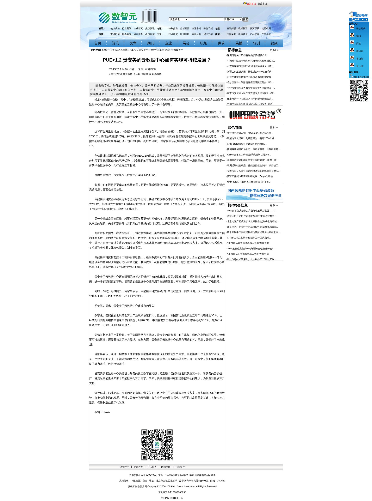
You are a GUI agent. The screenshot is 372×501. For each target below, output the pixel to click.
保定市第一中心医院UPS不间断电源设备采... (250, 98)
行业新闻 (126, 28)
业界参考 (196, 28)
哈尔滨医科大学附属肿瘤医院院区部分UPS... (250, 82)
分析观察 (184, 28)
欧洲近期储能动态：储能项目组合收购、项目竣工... (253, 165)
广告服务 (152, 467)
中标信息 (243, 34)
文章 (133, 43)
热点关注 (115, 28)
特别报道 (173, 28)
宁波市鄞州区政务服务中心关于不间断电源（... (251, 88)
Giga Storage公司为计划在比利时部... (246, 143)
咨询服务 (138, 34)
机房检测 (266, 28)
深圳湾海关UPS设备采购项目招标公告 (247, 55)
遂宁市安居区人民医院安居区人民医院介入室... (251, 93)
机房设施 (150, 34)
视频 (274, 43)
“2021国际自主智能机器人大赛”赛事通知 (248, 243)
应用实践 (184, 34)
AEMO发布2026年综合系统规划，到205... (249, 154)
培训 (256, 43)
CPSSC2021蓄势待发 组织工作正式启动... (249, 237)
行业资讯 (112, 50)
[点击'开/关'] (358, 16)
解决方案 (208, 34)
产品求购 (254, 34)
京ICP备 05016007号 (172, 498)
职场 (203, 43)
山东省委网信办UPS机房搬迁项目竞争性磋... (250, 66)
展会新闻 (126, 34)
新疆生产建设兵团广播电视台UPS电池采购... (250, 71)
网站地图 (166, 467)
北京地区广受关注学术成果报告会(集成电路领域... (252, 221)
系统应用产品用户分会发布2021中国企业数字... (251, 216)
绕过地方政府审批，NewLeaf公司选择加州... (250, 133)
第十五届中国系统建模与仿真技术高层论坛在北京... (253, 232)
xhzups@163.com (205, 475)
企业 (168, 43)
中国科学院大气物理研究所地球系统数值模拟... (251, 60)
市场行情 (115, 34)
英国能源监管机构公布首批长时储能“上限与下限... (252, 160)
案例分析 (196, 34)
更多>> (274, 49)
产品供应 (266, 34)
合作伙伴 (180, 467)
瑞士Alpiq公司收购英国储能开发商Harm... (248, 181)
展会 (186, 43)
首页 (97, 43)
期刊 (150, 43)
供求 (221, 43)
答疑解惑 (231, 28)
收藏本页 (262, 3)
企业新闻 (138, 28)
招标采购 (231, 34)
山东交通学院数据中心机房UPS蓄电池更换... (250, 77)
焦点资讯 (150, 28)
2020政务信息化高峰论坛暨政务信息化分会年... (251, 248)
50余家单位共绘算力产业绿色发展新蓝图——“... (251, 210)
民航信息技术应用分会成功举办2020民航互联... (251, 259)
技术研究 (173, 34)
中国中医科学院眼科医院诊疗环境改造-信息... (250, 104)
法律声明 (124, 467)
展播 (238, 43)
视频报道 (243, 28)
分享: (111, 74)
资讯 (115, 43)
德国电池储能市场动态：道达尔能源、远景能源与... (253, 149)
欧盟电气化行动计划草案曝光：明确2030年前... (251, 138)
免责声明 (138, 467)
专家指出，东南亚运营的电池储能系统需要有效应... (253, 171)
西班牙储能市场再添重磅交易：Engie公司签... (251, 176)
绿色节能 (208, 28)
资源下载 (254, 28)
